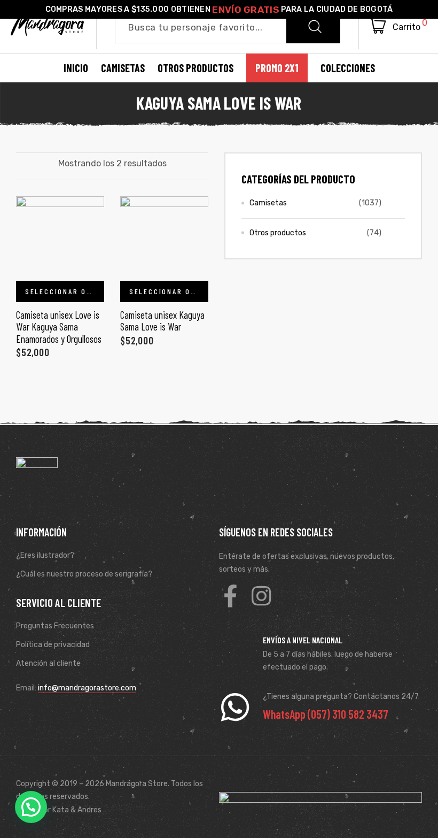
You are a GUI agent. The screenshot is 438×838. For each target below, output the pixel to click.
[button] (31, 807)
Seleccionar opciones (64, 291)
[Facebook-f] (230, 596)
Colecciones (347, 67)
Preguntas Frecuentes (55, 626)
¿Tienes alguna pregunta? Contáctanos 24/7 (341, 696)
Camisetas (268, 202)
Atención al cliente (48, 663)
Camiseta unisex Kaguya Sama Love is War (162, 321)
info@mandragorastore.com (87, 688)
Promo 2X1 (277, 67)
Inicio (76, 67)
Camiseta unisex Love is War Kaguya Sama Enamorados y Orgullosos (58, 327)
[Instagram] (261, 596)
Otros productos (277, 232)
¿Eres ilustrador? (45, 555)
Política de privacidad (53, 644)
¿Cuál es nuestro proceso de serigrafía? (84, 574)
